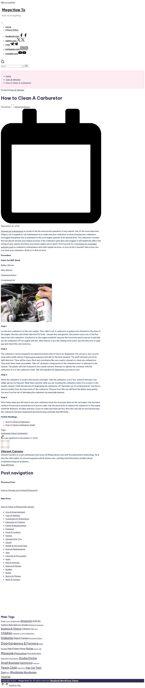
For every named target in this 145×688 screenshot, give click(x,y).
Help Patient (13, 648)
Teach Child (9, 667)
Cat (32, 629)
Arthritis (37, 621)
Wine (8, 673)
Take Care (36, 663)
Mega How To (13, 10)
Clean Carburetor (19, 433)
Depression (30, 633)
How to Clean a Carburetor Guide (20, 425)
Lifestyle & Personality (15, 556)
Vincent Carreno (12, 451)
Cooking (22, 633)
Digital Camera (21, 638)
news (7, 559)
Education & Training (15, 522)
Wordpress (16, 672)
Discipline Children (35, 638)
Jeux (7, 552)
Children (6, 633)
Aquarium (26, 621)
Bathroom (32, 625)
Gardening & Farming (23, 643)
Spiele (8, 573)
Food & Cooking (12, 532)
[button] (23, 66)
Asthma (4, 625)
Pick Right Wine (34, 653)
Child (36, 629)
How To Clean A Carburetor (17, 422)
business (40, 625)
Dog (4, 643)
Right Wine (5, 659)
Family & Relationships (15, 525)
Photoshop (20, 653)
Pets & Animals (12, 562)
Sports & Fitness (13, 576)
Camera (26, 628)
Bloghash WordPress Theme (64, 680)
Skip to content (8, 2)
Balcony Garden (21, 625)
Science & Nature (13, 566)
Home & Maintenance (15, 549)
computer (16, 633)
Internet (36, 649)
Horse (29, 648)
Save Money (13, 659)
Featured (9, 529)
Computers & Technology (17, 519)
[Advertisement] (22, 599)
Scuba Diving (28, 658)
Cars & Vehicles (17, 90)
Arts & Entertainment (15, 512)
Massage (7, 653)
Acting (8, 621)
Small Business (10, 662)
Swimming (26, 662)
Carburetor (6, 433)
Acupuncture (15, 621)
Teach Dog (21, 668)
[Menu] (2, 22)
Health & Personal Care (16, 546)
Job (40, 649)
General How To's (13, 539)
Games (8, 535)
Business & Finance (11, 628)
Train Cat (30, 667)
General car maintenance (12, 231)
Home (22, 648)
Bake (11, 625)
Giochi (8, 542)
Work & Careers (12, 579)
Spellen (8, 569)
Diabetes (7, 638)
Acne (3, 621)
